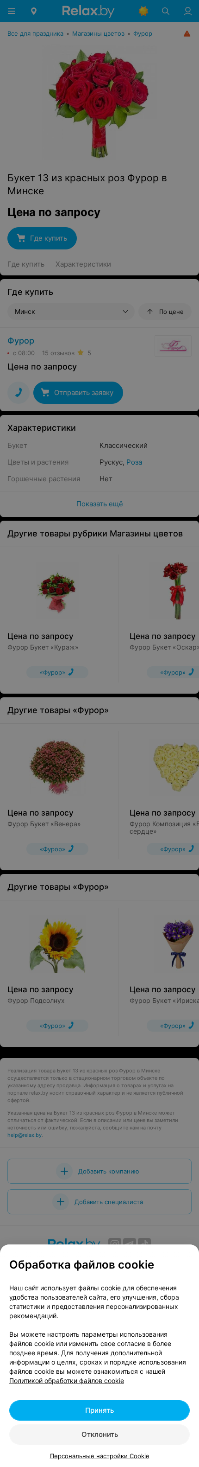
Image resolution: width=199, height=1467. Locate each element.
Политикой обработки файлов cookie (66, 1380)
